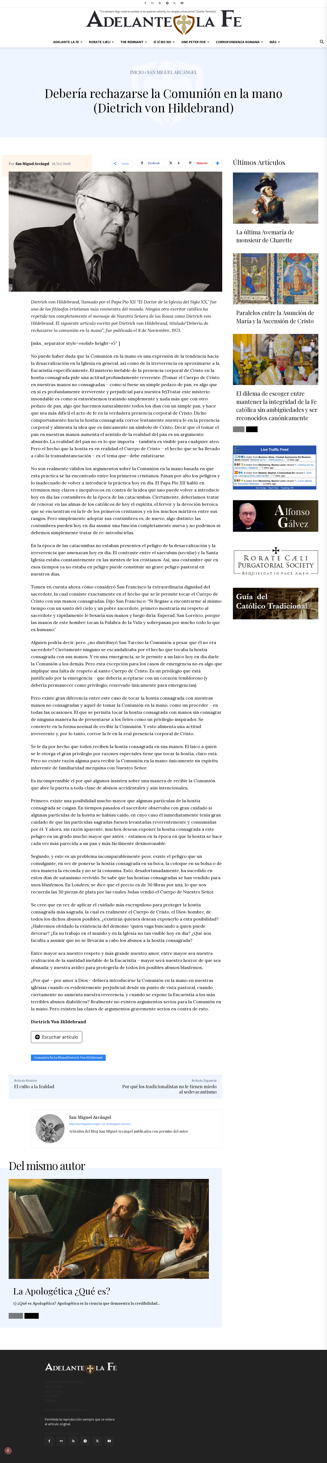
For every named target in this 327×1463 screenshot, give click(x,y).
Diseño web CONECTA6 (62, 1433)
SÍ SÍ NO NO (162, 42)
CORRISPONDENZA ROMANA (238, 42)
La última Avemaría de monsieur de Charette (265, 236)
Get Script (261, 488)
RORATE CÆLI (99, 42)
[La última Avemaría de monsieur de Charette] (275, 198)
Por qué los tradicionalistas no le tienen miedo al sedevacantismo (169, 1089)
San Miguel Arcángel (32, 164)
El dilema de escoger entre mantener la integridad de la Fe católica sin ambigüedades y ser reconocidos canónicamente (276, 405)
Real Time (273, 488)
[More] (217, 163)
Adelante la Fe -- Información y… (268, 459)
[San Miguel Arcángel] (50, 1128)
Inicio (137, 72)
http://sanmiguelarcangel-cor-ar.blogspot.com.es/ (100, 1124)
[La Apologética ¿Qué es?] (109, 1229)
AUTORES (52, 1396)
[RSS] (160, 3)
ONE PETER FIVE (193, 42)
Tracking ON (287, 488)
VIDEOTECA (53, 1391)
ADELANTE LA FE (66, 42)
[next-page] (31, 1316)
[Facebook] (145, 3)
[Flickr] (152, 3)
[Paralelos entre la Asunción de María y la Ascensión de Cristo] (275, 278)
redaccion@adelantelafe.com (66, 1410)
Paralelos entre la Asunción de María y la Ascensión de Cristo (275, 317)
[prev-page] (16, 1316)
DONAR (50, 1401)
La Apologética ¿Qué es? (61, 1291)
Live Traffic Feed (275, 450)
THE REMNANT (131, 42)
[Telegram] (167, 3)
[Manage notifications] (8, 1450)
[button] (321, 42)
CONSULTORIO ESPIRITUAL (65, 1382)
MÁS (273, 42)
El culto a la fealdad (34, 1086)
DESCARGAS (54, 1387)
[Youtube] (182, 3)
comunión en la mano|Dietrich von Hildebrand (68, 1058)
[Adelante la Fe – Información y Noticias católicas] (163, 22)
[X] (174, 3)
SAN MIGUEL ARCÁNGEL (172, 72)
